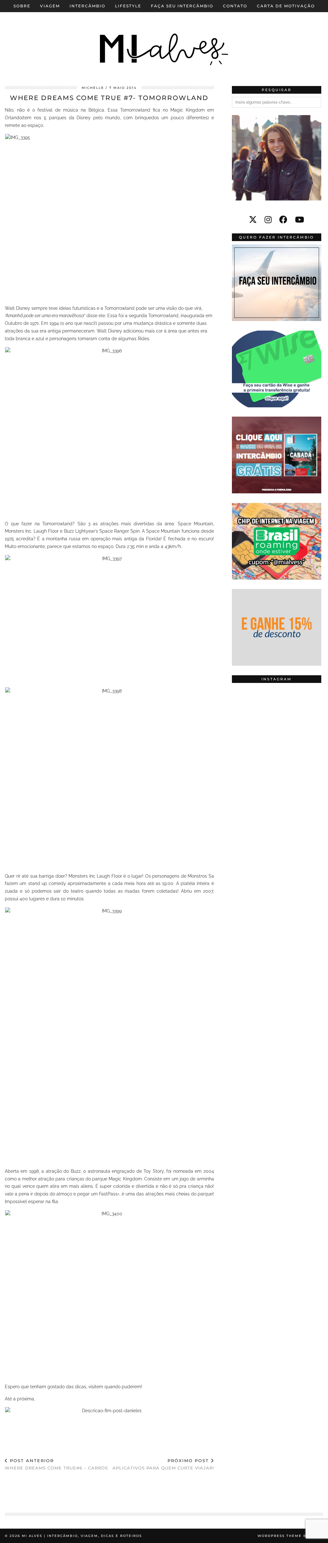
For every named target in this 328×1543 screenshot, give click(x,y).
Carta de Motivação (286, 6)
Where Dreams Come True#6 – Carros (56, 1464)
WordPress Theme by (290, 1536)
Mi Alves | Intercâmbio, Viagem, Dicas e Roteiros (82, 1536)
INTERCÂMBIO (87, 6)
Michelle (93, 88)
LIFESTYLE (128, 6)
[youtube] (299, 219)
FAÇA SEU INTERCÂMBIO (182, 6)
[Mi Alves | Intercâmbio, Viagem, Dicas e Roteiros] (164, 38)
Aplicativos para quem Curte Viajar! (163, 1464)
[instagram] (268, 219)
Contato (235, 6)
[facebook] (283, 219)
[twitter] (253, 219)
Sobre (21, 6)
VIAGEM (50, 6)
